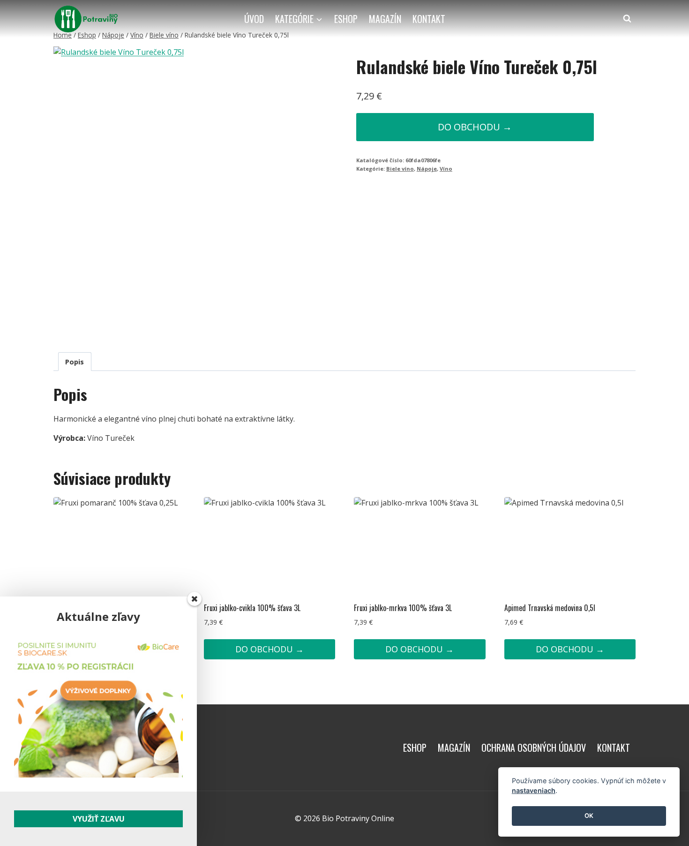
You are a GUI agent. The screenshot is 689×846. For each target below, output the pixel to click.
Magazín (385, 19)
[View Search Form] (627, 18)
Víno (446, 168)
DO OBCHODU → (475, 127)
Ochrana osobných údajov (533, 747)
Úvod (254, 19)
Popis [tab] (74, 361)
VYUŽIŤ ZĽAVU (99, 819)
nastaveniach (533, 791)
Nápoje (427, 168)
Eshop (346, 19)
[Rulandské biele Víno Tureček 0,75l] (162, 191)
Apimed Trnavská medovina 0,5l (549, 607)
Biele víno (400, 168)
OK (588, 816)
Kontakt (428, 19)
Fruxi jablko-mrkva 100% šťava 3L (403, 607)
